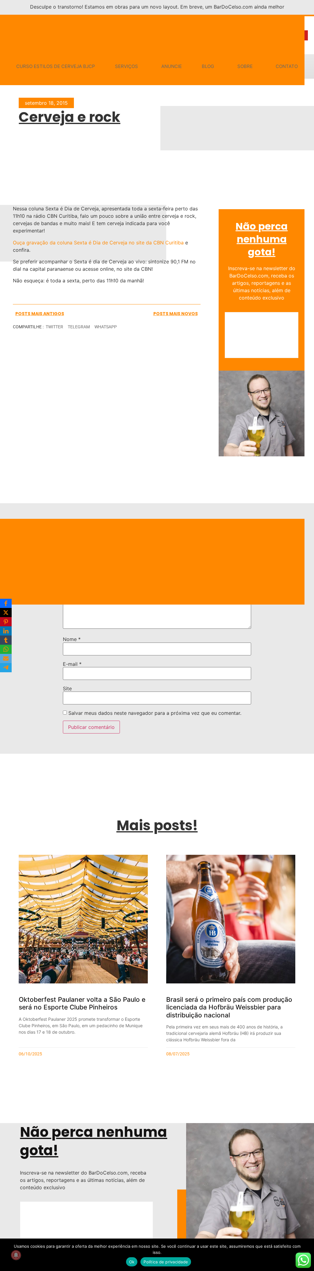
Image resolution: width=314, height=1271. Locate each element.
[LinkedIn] (6, 631)
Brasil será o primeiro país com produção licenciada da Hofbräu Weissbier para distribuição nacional (229, 1007)
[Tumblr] (6, 640)
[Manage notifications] (16, 1255)
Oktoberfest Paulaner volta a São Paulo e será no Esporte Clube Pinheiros (82, 1003)
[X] (6, 612)
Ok (132, 1261)
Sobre (245, 66)
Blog (208, 66)
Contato (287, 66)
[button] (55, 326)
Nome (72, 639)
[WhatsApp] (6, 649)
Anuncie (171, 66)
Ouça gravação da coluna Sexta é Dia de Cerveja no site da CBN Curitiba (98, 242)
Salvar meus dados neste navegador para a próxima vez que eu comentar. (154, 713)
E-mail (72, 664)
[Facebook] (6, 603)
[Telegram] (6, 667)
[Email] (6, 658)
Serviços (126, 66)
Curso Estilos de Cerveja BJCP (55, 66)
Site (67, 688)
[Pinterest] (6, 621)
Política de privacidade (166, 1261)
